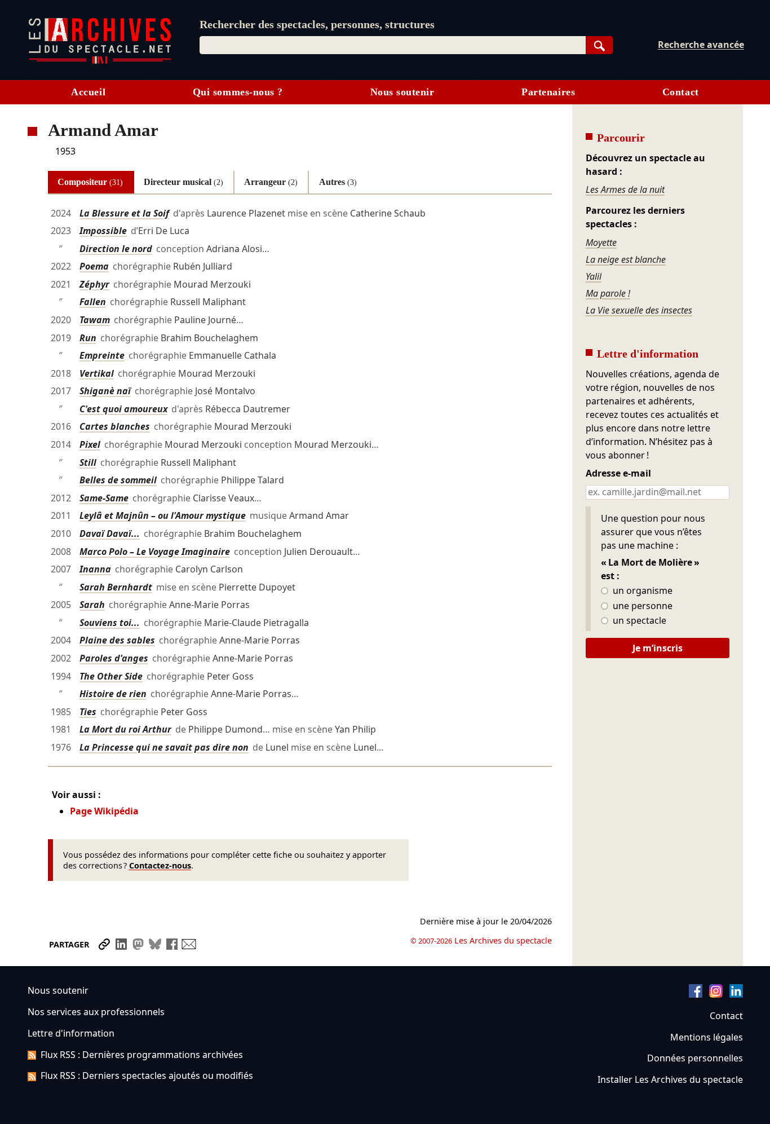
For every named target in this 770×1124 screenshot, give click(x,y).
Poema (94, 266)
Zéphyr (94, 284)
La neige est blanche (626, 259)
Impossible (103, 230)
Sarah (92, 604)
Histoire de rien (113, 693)
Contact (680, 92)
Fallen (92, 302)
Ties (87, 712)
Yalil (593, 276)
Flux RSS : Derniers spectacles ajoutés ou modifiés (147, 1075)
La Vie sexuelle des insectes (639, 310)
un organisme (641, 591)
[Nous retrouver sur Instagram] (716, 994)
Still (87, 462)
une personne (641, 606)
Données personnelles (695, 1058)
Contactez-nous (160, 865)
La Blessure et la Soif (124, 213)
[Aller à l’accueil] (100, 61)
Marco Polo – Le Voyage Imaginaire (154, 551)
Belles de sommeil (118, 480)
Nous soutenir (402, 92)
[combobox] (393, 45)
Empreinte (102, 355)
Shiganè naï (105, 391)
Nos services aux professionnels (96, 1012)
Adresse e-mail (618, 474)
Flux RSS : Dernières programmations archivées (142, 1054)
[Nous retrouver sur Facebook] (695, 994)
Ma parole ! (608, 293)
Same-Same (104, 498)
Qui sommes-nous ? (238, 92)
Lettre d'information (71, 1033)
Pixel (89, 444)
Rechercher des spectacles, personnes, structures (317, 24)
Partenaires (548, 92)
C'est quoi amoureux (123, 409)
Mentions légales (706, 1037)
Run (87, 338)
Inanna (95, 569)
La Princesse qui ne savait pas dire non (164, 747)
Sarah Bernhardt (115, 587)
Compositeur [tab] (90, 182)
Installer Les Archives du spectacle (670, 1079)
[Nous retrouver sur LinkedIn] (736, 994)
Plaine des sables (117, 640)
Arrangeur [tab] (271, 182)
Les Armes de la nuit (625, 189)
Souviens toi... (109, 622)
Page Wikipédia (104, 811)
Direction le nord (115, 249)
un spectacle (638, 621)
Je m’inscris (657, 648)
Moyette (601, 242)
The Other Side (111, 676)
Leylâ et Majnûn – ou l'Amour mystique (162, 515)
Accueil (88, 92)
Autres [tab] (338, 182)
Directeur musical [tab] (183, 182)
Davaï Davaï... (109, 533)
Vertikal (96, 373)
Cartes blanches (114, 426)
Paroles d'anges (113, 658)
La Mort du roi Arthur (125, 729)
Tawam (94, 320)
